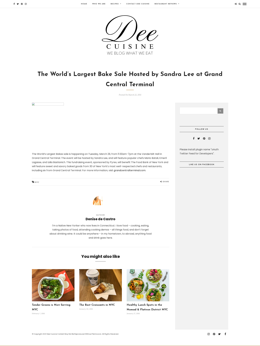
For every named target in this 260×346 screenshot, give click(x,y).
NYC (37, 182)
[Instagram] (26, 4)
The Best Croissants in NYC (97, 305)
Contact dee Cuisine (137, 4)
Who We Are (98, 4)
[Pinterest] (22, 4)
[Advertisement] (202, 279)
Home (84, 4)
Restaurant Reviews (166, 4)
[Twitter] (198, 138)
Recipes (115, 4)
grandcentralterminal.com (129, 170)
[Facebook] (193, 138)
